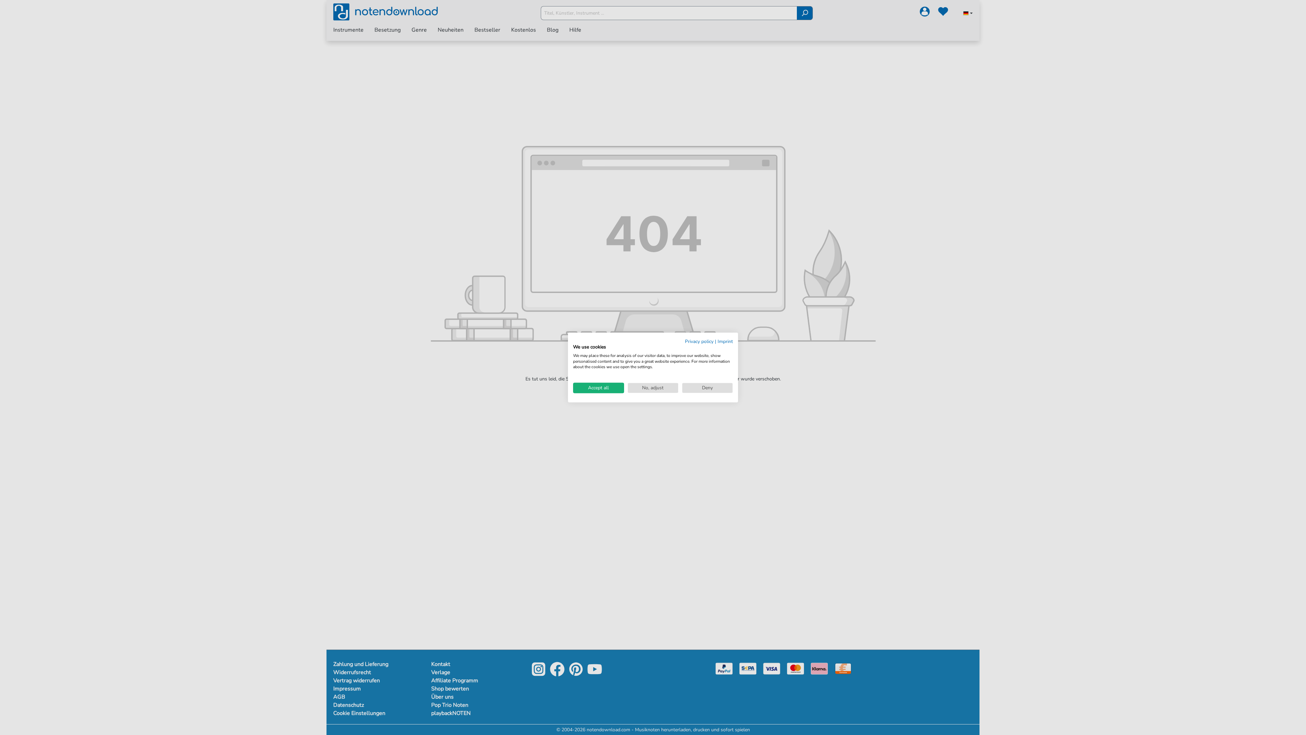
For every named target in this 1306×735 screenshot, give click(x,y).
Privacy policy (699, 341)
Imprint (725, 341)
